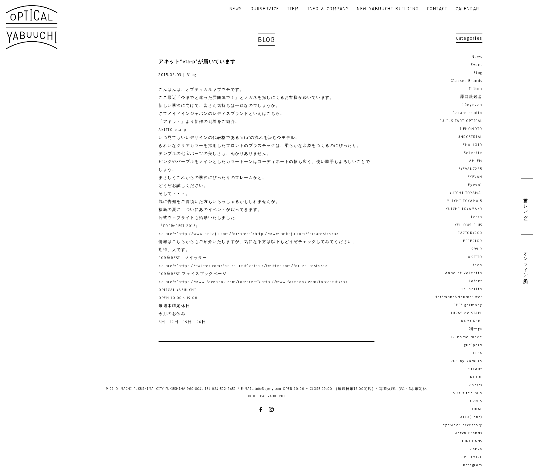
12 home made (466, 336)
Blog (477, 72)
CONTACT (437, 9)
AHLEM (475, 160)
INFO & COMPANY (328, 9)
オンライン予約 (525, 263)
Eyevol (475, 184)
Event (476, 64)
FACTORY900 (470, 232)
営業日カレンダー (525, 206)
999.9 (477, 248)
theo (477, 264)
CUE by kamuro (466, 360)
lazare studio (467, 112)
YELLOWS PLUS (468, 224)
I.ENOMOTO (471, 128)
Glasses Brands (466, 80)
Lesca (476, 216)
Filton (475, 88)
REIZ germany (467, 304)
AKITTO (475, 256)
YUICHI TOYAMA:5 (464, 200)
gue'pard (473, 344)
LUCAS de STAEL (466, 312)
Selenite (473, 152)
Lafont (475, 280)
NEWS (235, 9)
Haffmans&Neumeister (458, 296)
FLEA (477, 352)
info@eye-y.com (267, 388)
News (477, 56)
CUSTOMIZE (471, 457)
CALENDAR (467, 9)
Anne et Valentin (463, 272)
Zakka (476, 449)
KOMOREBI (471, 320)
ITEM (293, 9)
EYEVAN (475, 176)
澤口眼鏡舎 (471, 96)
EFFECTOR (472, 240)
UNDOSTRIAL (470, 136)
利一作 (475, 328)
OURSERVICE (264, 9)
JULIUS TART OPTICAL (461, 120)
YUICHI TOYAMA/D (464, 208)
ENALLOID (472, 144)
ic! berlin (471, 288)
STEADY (475, 368)
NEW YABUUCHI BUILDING (388, 9)
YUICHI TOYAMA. (466, 192)
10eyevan (472, 104)
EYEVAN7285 (470, 168)
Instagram (471, 465)
